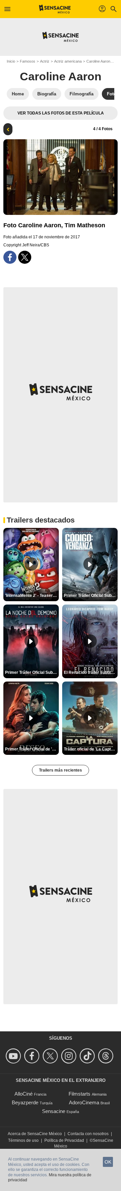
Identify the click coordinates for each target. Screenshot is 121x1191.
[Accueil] (55, 9)
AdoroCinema (84, 1102)
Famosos (27, 61)
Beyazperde (25, 1102)
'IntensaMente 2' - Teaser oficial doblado (32, 595)
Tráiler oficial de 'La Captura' (91, 749)
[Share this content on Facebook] (9, 257)
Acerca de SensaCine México (35, 1133)
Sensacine (53, 1111)
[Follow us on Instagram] (69, 1055)
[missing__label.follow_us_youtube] (14, 1055)
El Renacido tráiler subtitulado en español (91, 672)
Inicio (11, 61)
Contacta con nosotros (88, 1133)
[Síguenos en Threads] (106, 1055)
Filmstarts (79, 1094)
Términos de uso (23, 1140)
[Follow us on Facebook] (32, 1055)
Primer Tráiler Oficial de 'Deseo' (32, 749)
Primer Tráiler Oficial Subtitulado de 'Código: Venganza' (91, 595)
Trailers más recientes (60, 770)
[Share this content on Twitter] (24, 257)
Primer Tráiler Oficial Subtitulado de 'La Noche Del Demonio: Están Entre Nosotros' (32, 672)
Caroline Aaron (98, 61)
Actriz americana (68, 61)
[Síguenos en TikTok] (88, 1055)
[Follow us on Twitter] (51, 1055)
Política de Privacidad (64, 1140)
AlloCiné (23, 1094)
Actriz (44, 61)
